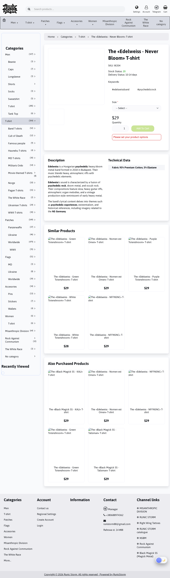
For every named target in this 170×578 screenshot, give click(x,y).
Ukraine (20, 234)
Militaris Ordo (20, 165)
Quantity (116, 122)
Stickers (20, 301)
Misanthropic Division (110, 23)
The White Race (145, 22)
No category (161, 23)
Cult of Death (20, 135)
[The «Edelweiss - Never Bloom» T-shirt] (6, 373)
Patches (45, 21)
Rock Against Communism (128, 22)
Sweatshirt (20, 98)
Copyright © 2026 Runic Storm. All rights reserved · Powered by (78, 574)
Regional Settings (46, 514)
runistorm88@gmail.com (116, 524)
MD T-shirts (20, 158)
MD (20, 264)
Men (13, 22)
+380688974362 (114, 515)
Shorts (11, 84)
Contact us (42, 508)
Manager (112, 509)
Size (114, 102)
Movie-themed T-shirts (22, 174)
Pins (20, 293)
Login (40, 525)
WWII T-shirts (20, 212)
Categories (66, 36)
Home (51, 36)
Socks (20, 91)
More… (7, 560)
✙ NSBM (141, 538)
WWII (21, 249)
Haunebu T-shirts (20, 150)
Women (92, 21)
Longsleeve (20, 76)
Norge (20, 182)
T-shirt (29, 22)
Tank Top (20, 113)
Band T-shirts (20, 128)
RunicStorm (119, 574)
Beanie (20, 61)
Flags (60, 22)
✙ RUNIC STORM (146, 517)
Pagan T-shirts (20, 190)
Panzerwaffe (20, 227)
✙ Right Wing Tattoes (148, 523)
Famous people (20, 143)
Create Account (45, 519)
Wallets (20, 308)
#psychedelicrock (146, 89)
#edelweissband (120, 89)
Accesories (76, 21)
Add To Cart (142, 128)
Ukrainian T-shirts (20, 205)
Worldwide (20, 242)
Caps (20, 69)
